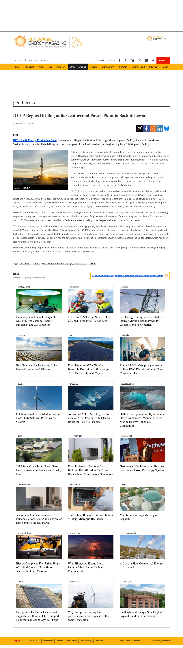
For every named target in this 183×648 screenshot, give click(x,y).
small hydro (127, 581)
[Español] (156, 38)
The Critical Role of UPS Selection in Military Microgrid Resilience (90, 517)
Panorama (29, 67)
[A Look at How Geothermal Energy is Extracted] (142, 552)
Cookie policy (71, 640)
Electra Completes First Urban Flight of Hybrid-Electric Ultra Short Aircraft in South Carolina (38, 567)
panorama (74, 286)
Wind (40, 67)
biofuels (125, 335)
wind (20, 383)
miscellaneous (24, 484)
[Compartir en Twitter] (139, 128)
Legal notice (100, 640)
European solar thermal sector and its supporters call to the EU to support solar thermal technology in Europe (38, 615)
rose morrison (76, 436)
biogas (124, 484)
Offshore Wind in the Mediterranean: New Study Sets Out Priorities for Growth (38, 417)
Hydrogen (122, 67)
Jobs (37, 60)
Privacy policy (86, 640)
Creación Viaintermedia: (129, 640)
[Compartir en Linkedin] (159, 128)
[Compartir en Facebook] (146, 128)
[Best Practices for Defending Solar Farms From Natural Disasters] (39, 353)
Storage (93, 67)
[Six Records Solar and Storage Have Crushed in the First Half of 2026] (90, 304)
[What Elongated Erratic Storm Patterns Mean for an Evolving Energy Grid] (90, 548)
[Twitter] (139, 60)
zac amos (22, 335)
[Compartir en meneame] (153, 128)
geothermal (127, 436)
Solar (50, 67)
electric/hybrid (24, 533)
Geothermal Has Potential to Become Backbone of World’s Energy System (142, 468)
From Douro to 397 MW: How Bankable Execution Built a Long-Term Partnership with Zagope (88, 369)
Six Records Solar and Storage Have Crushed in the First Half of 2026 (89, 319)
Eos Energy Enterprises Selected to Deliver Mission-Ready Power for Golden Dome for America (141, 320)
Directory (28, 60)
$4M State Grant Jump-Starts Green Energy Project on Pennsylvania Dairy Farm (38, 470)
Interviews (153, 67)
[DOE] (142, 401)
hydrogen (74, 383)
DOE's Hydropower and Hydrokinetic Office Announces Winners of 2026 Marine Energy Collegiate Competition (142, 419)
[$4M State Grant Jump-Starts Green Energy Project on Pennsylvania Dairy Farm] (39, 450)
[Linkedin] (126, 60)
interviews (74, 581)
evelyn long (75, 533)
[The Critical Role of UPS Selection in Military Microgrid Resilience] (90, 502)
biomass (21, 436)
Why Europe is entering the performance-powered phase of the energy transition (88, 615)
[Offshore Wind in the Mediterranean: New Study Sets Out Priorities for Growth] (39, 403)
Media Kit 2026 (33, 640)
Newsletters (163, 60)
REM (15, 135)
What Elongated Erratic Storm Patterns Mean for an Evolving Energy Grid (86, 567)
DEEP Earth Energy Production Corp (35, 140)
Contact (59, 640)
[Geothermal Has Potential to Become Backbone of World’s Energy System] (142, 454)
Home (17, 67)
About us (45, 60)
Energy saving (108, 67)
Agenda (17, 60)
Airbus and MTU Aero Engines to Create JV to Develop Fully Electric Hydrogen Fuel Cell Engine (89, 417)
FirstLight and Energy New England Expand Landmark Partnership (141, 614)
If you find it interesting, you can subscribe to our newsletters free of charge (127, 275)
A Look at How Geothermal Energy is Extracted (141, 565)
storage (125, 286)
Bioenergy (60, 67)
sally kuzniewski (129, 533)
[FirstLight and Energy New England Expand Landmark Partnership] (142, 602)
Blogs (165, 67)
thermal (21, 581)
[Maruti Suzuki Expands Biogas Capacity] (142, 504)
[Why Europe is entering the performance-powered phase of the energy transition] (90, 599)
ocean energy (128, 383)
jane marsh (75, 484)
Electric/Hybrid (138, 67)
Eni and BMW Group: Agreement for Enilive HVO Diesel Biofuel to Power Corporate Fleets (142, 369)
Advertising (48, 640)
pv (71, 335)
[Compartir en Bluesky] (166, 128)
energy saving (24, 286)
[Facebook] (119, 60)
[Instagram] (146, 60)
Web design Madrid (161, 640)
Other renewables (78, 67)
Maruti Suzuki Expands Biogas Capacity (138, 517)
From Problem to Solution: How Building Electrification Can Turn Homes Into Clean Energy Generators (90, 470)
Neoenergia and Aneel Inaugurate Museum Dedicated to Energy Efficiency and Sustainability (36, 320)
